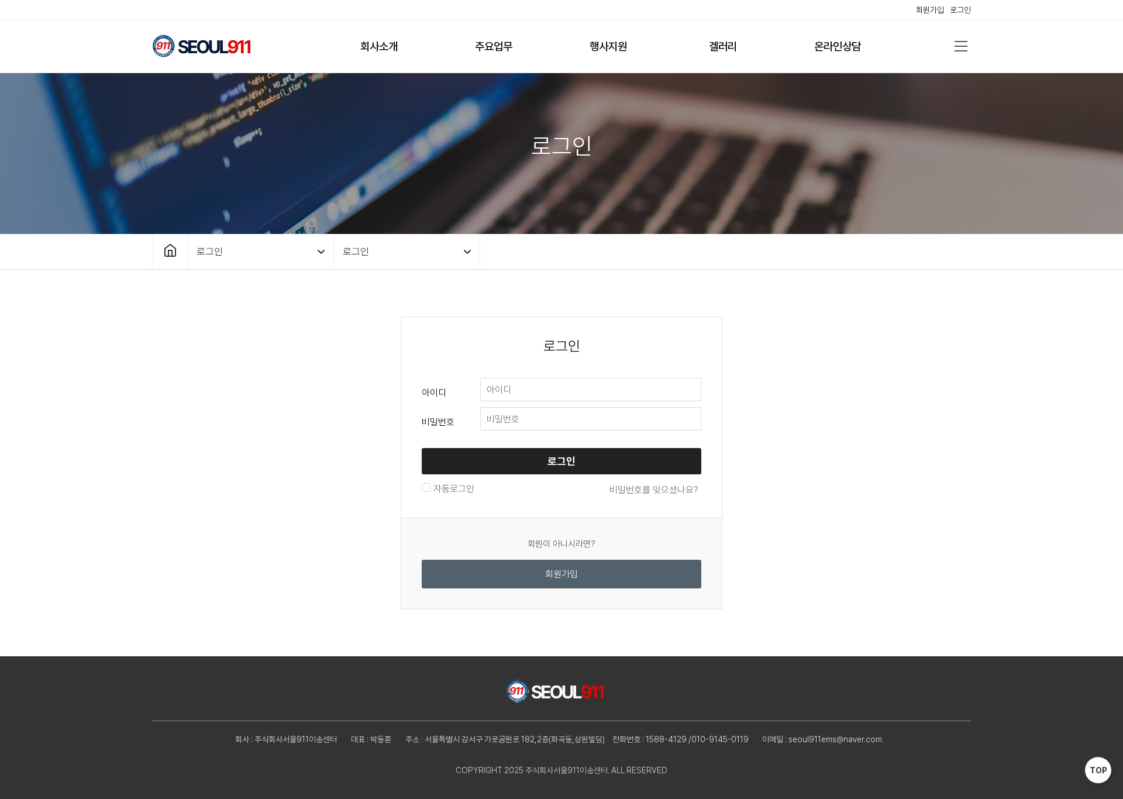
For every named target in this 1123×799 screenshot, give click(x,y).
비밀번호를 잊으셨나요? (653, 489)
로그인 (960, 10)
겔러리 (723, 46)
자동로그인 (453, 488)
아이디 (434, 392)
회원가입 (930, 10)
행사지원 (608, 46)
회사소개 (379, 46)
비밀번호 (438, 422)
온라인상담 (837, 46)
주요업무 (493, 46)
